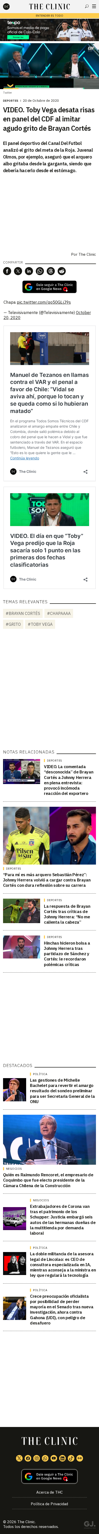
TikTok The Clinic (71, 1458)
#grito (13, 624)
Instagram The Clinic (36, 1458)
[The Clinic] (10, 6)
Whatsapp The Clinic (45, 1458)
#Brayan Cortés (23, 613)
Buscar (87, 6)
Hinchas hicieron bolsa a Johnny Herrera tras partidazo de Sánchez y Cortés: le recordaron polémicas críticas (67, 953)
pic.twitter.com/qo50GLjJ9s (44, 302)
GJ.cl (89, 1525)
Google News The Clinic (79, 1458)
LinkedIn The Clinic (62, 1458)
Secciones (94, 6)
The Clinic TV (54, 1458)
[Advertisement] (49, 690)
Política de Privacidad (49, 1503)
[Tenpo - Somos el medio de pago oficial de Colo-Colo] (49, 30)
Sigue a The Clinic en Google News (49, 287)
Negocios (14, 1169)
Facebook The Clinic (28, 1458)
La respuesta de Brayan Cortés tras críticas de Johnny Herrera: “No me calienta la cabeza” (67, 914)
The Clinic (87, 254)
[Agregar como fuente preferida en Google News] (49, 1476)
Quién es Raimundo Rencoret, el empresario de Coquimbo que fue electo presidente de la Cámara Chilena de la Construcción (48, 1180)
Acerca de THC (49, 1492)
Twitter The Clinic (19, 1458)
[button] (7, 271)
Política (40, 1074)
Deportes (11, 100)
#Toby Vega (40, 624)
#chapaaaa (59, 613)
